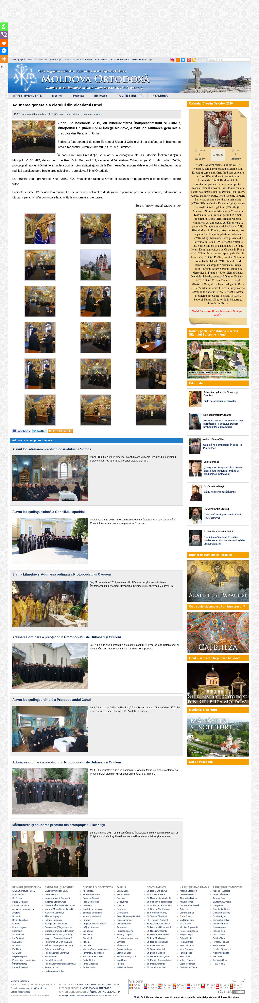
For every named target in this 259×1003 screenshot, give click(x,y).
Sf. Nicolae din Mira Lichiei (159, 898)
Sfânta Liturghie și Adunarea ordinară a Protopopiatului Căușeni (61, 574)
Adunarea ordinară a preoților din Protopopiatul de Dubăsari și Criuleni (66, 637)
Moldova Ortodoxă (20, 981)
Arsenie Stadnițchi (188, 891)
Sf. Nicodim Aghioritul (157, 931)
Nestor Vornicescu (189, 931)
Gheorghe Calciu (221, 920)
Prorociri (87, 920)
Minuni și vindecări (92, 916)
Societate (78, 95)
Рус (151, 59)
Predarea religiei (91, 902)
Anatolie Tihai (186, 902)
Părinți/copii (122, 945)
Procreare (122, 927)
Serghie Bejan (186, 934)
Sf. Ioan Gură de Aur (157, 891)
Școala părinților (124, 949)
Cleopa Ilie (218, 905)
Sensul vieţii (122, 891)
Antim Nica (185, 909)
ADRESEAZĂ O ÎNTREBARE (96, 988)
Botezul (16, 916)
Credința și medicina (93, 909)
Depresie (121, 909)
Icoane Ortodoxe (20, 905)
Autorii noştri (56, 59)
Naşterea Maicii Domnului (57, 898)
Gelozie (120, 905)
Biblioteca (100, 95)
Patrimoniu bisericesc (93, 953)
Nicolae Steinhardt (222, 949)
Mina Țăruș (185, 923)
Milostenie (17, 931)
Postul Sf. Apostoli (53, 960)
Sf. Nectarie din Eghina (158, 956)
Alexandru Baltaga (188, 898)
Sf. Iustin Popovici (155, 945)
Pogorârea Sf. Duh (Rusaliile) (59, 942)
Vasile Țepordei (187, 963)
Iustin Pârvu (219, 934)
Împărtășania (18, 938)
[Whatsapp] (4, 26)
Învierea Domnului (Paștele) (58, 934)
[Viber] (4, 35)
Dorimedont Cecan (189, 967)
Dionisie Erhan (187, 912)
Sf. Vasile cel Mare (156, 894)
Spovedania (18, 934)
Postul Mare (50, 956)
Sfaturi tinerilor (124, 894)
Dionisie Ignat (219, 916)
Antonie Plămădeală (189, 905)
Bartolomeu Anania (222, 902)
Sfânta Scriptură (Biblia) (23, 891)
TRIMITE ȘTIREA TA (129, 95)
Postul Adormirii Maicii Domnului (60, 963)
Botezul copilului (20, 920)
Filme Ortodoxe (90, 963)
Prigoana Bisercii (91, 898)
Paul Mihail (185, 956)
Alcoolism (87, 945)
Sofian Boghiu (186, 938)
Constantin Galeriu (222, 909)
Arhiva (68, 59)
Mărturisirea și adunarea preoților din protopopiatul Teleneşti (58, 825)
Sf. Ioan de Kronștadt (157, 942)
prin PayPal (43, 995)
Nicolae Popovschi (189, 927)
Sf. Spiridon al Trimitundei (159, 902)
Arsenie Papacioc (221, 891)
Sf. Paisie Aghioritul (156, 963)
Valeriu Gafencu (187, 960)
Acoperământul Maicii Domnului (60, 905)
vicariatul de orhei (92, 114)
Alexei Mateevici (187, 894)
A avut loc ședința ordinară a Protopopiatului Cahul (51, 699)
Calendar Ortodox (83, 59)
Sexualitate (88, 931)
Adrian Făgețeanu (221, 894)
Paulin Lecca (186, 953)
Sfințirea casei (124, 953)
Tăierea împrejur (53, 916)
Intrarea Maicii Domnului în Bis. (60, 909)
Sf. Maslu (16, 953)
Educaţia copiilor (125, 934)
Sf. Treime (17, 898)
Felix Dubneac (187, 945)
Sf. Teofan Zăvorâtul (157, 916)
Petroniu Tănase (221, 942)
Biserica (57, 95)
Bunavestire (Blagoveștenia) (58, 927)
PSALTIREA (160, 95)
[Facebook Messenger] (4, 51)
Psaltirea (16, 949)
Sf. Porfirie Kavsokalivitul (159, 960)
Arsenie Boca (219, 898)
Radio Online (89, 960)
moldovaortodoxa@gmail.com (32, 988)
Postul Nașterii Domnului (57, 953)
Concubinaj (122, 902)
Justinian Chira (220, 960)
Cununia (16, 923)
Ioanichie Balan (220, 923)
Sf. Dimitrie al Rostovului (159, 927)
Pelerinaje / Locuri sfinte (24, 960)
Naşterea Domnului (54, 912)
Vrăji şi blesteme (91, 927)
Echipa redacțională (37, 59)
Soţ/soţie (121, 942)
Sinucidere (88, 934)
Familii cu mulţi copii (126, 956)
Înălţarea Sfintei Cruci (55, 902)
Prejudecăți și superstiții (94, 923)
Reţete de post (52, 967)
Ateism (86, 942)
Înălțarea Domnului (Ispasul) (58, 938)
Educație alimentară (92, 912)
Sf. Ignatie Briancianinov (158, 923)
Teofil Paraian (219, 945)
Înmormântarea (19, 963)
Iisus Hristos (18, 894)
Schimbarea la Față (54, 949)
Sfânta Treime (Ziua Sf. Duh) (59, 945)
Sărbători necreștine (55, 971)
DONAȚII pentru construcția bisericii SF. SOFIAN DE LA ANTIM (90, 995)
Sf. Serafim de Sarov (157, 912)
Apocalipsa (88, 891)
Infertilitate (122, 960)
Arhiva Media (89, 967)
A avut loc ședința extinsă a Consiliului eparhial (48, 512)
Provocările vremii (91, 894)
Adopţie (120, 963)
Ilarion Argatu (219, 927)
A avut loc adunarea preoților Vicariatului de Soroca (51, 449)
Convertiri (87, 905)
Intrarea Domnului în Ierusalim (59, 931)
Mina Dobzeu (186, 949)
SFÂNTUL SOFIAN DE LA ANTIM (103, 992)
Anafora (16, 912)
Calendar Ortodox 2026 (56, 891)
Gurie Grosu (186, 916)
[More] (4, 59)
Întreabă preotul (20, 967)
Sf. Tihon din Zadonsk (157, 920)
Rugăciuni (17, 942)
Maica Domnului (20, 902)
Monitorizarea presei (93, 956)
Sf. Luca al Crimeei (156, 953)
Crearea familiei (124, 920)
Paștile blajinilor (19, 956)
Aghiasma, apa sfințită (23, 909)
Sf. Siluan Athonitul (156, 949)
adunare (76, 114)
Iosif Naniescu (187, 920)
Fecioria (121, 898)
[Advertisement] (123, 28)
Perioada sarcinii (125, 931)
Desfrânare (122, 912)
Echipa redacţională (20, 992)
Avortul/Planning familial (128, 916)
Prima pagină (18, 59)
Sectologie (88, 938)
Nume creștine (19, 927)
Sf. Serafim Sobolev (156, 967)
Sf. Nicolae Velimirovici (158, 934)
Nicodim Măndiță (221, 953)
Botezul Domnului (53, 920)
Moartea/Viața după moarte (96, 949)
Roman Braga (186, 942)
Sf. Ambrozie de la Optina (159, 905)
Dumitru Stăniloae (221, 912)
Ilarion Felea (219, 931)
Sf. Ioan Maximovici (156, 938)
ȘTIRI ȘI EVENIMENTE (27, 95)
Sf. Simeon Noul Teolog (158, 909)
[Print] (4, 43)
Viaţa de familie (124, 923)
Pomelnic (16, 945)
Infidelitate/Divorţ (125, 967)
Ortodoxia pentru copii (127, 938)
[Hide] (1, 66)
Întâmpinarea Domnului (56, 923)
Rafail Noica (219, 963)
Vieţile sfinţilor (51, 894)
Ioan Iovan (218, 956)
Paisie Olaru (219, 938)
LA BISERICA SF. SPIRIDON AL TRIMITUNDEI (96, 984)
